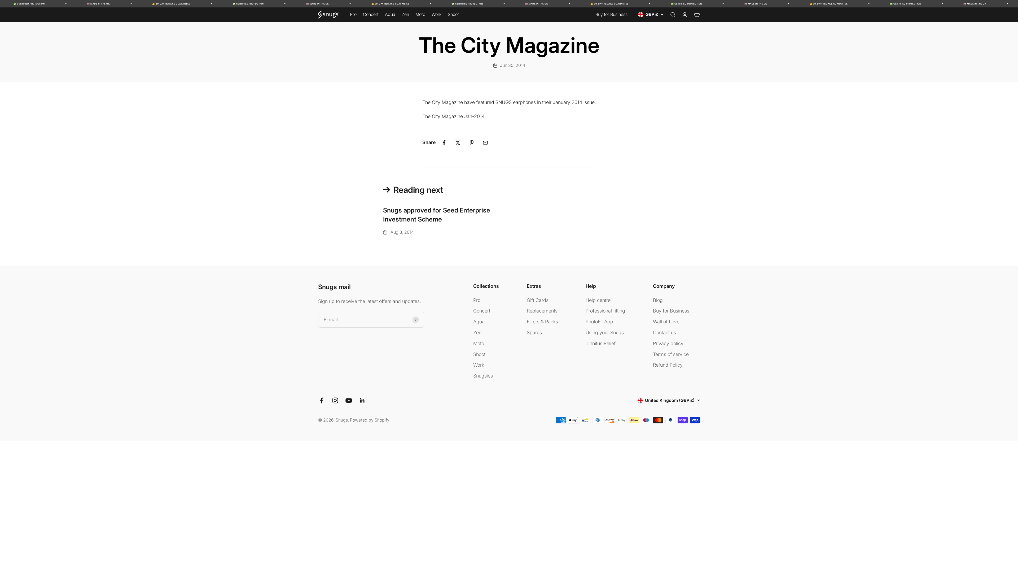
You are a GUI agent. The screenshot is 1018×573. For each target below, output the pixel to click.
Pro (353, 14)
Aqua (390, 14)
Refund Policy (668, 365)
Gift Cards (538, 300)
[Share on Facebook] (444, 142)
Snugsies (483, 376)
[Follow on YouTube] (348, 400)
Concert (371, 14)
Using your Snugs (605, 332)
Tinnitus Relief (601, 343)
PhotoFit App (599, 321)
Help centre (598, 300)
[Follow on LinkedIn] (362, 400)
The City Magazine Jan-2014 (453, 116)
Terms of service (671, 354)
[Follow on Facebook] (321, 400)
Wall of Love (666, 321)
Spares (534, 332)
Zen (405, 14)
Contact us (664, 332)
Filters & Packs (542, 321)
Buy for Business (611, 14)
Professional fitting (605, 311)
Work (436, 14)
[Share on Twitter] (458, 142)
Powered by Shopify (369, 420)
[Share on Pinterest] (471, 142)
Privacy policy (668, 343)
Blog (658, 300)
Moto (420, 14)
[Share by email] (485, 142)
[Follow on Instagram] (335, 400)
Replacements (542, 311)
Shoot (453, 14)
